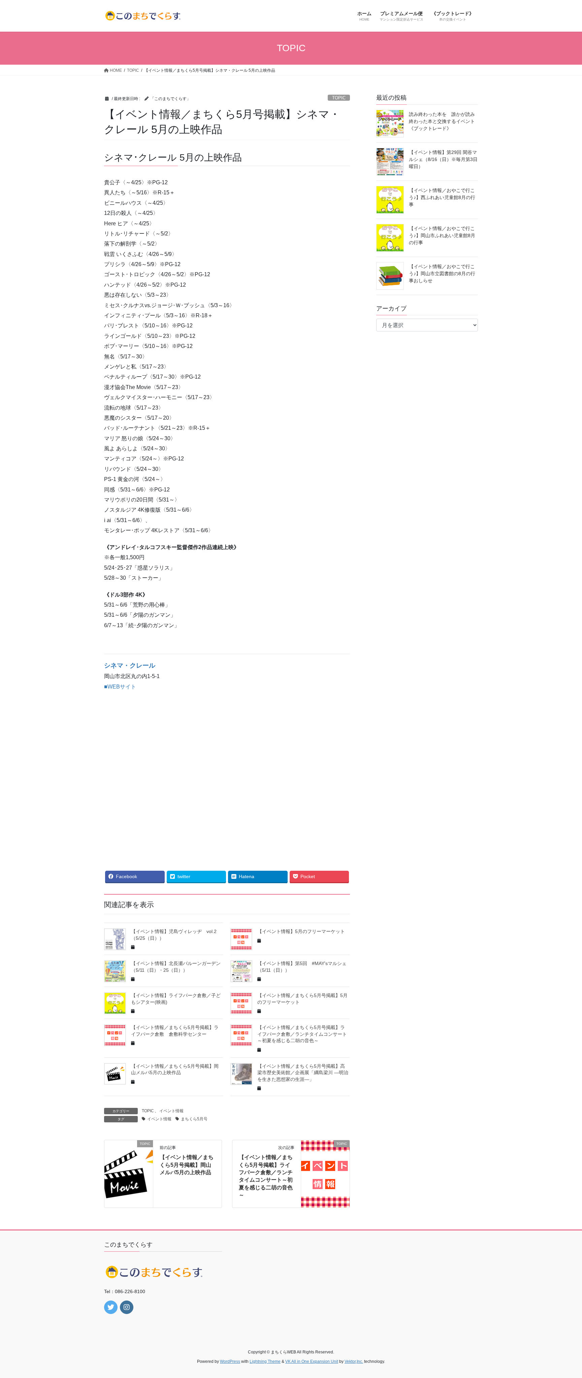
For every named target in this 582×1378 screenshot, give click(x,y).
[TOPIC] (128, 1165)
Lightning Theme (265, 1361)
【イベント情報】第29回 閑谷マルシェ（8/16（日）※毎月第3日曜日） (443, 159)
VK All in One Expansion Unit (311, 1361)
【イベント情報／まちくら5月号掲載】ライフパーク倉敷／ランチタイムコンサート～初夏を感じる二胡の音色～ (302, 1034)
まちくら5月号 (194, 1119)
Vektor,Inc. (354, 1361)
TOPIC (339, 97)
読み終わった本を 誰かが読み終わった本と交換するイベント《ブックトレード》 (442, 121)
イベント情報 (171, 1111)
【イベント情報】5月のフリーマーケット (301, 931)
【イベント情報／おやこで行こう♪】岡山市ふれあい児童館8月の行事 (442, 235)
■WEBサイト (120, 687)
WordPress (230, 1361)
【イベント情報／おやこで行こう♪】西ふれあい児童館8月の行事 (442, 197)
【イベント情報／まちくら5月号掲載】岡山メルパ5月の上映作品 (187, 1164)
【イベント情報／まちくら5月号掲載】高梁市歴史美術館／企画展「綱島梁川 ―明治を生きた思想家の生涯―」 (302, 1072)
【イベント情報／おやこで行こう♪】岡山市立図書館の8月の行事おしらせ (442, 273)
